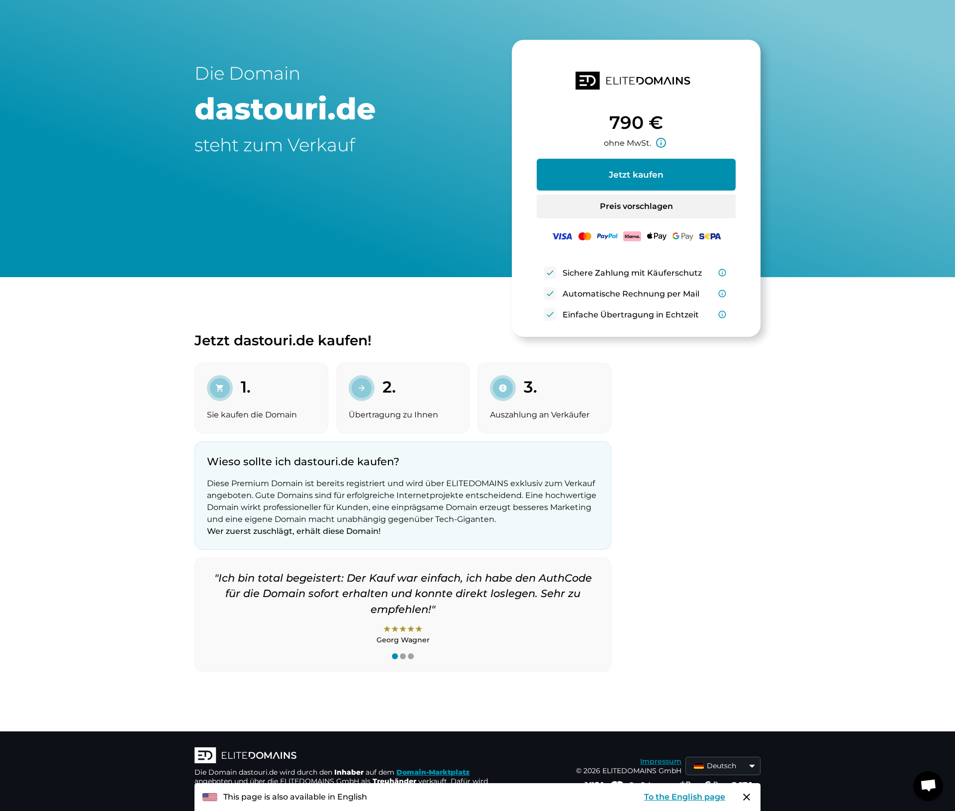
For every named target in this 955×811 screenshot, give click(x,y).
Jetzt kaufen (636, 175)
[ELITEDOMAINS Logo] (343, 756)
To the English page (684, 797)
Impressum (660, 761)
